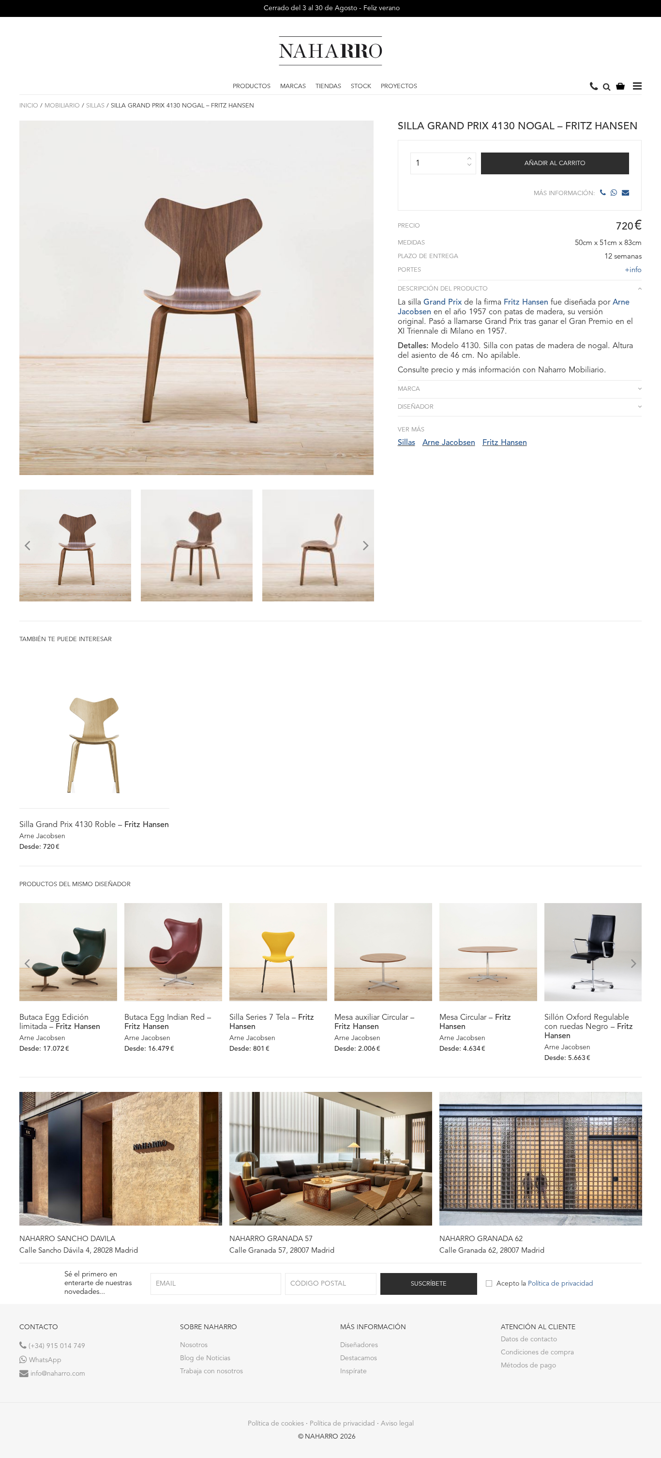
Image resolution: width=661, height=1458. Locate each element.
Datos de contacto (529, 1339)
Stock (361, 86)
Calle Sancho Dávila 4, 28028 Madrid (78, 1251)
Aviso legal (397, 1423)
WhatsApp (44, 1360)
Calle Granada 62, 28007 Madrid (491, 1251)
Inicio (28, 106)
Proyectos (399, 86)
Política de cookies (276, 1423)
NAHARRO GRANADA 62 (481, 1239)
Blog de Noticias (205, 1358)
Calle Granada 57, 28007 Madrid (281, 1251)
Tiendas (328, 86)
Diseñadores (359, 1345)
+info (633, 270)
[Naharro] (330, 50)
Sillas (95, 106)
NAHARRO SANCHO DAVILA (67, 1239)
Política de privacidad (560, 1283)
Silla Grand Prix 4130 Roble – (94, 825)
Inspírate (353, 1371)
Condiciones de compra (537, 1352)
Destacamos (358, 1358)
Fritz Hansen (526, 303)
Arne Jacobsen (448, 443)
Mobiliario (62, 106)
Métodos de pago (528, 1365)
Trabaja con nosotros (211, 1371)
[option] (75, 545)
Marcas (293, 86)
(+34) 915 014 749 (56, 1346)
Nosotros (194, 1345)
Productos (251, 86)
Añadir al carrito (555, 163)
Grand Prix (442, 303)
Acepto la (544, 1283)
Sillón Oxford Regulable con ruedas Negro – (588, 1027)
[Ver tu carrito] (620, 87)
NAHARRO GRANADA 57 (271, 1239)
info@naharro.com (57, 1373)
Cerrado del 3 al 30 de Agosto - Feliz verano (331, 8)
